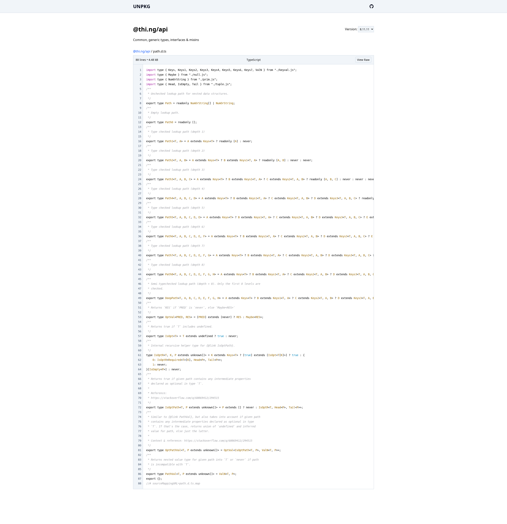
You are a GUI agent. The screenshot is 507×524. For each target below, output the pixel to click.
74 (139, 416)
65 (139, 374)
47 (139, 288)
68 (139, 388)
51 (139, 307)
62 (139, 359)
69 (139, 393)
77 (139, 431)
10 (139, 112)
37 (139, 241)
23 (139, 174)
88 (139, 483)
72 (139, 407)
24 (139, 179)
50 (139, 302)
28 (139, 198)
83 (139, 459)
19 (139, 155)
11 (139, 117)
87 (139, 478)
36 (139, 236)
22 (139, 169)
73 (139, 412)
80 (139, 445)
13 (139, 127)
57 (139, 336)
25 (139, 184)
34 (139, 226)
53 (139, 317)
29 (139, 203)
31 (139, 212)
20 (139, 160)
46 (139, 283)
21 (139, 165)
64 (139, 369)
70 (139, 397)
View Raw (363, 60)
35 (139, 231)
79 (139, 440)
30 (139, 207)
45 (139, 279)
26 (139, 188)
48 (139, 293)
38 (139, 245)
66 (139, 378)
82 (139, 454)
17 (139, 146)
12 (139, 122)
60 (139, 350)
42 (139, 264)
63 (139, 364)
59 (139, 345)
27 (139, 193)
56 (139, 331)
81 (139, 450)
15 (139, 136)
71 (139, 402)
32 (139, 217)
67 (139, 383)
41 (139, 260)
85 (139, 469)
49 (139, 298)
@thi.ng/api (141, 51)
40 (139, 255)
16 (139, 141)
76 (139, 426)
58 (139, 340)
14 (139, 131)
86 (139, 473)
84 (139, 464)
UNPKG (141, 6)
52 (139, 312)
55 (139, 326)
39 (139, 250)
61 (139, 355)
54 (139, 321)
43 (139, 269)
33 (139, 222)
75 (139, 421)
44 (139, 274)
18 (139, 150)
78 (139, 435)
